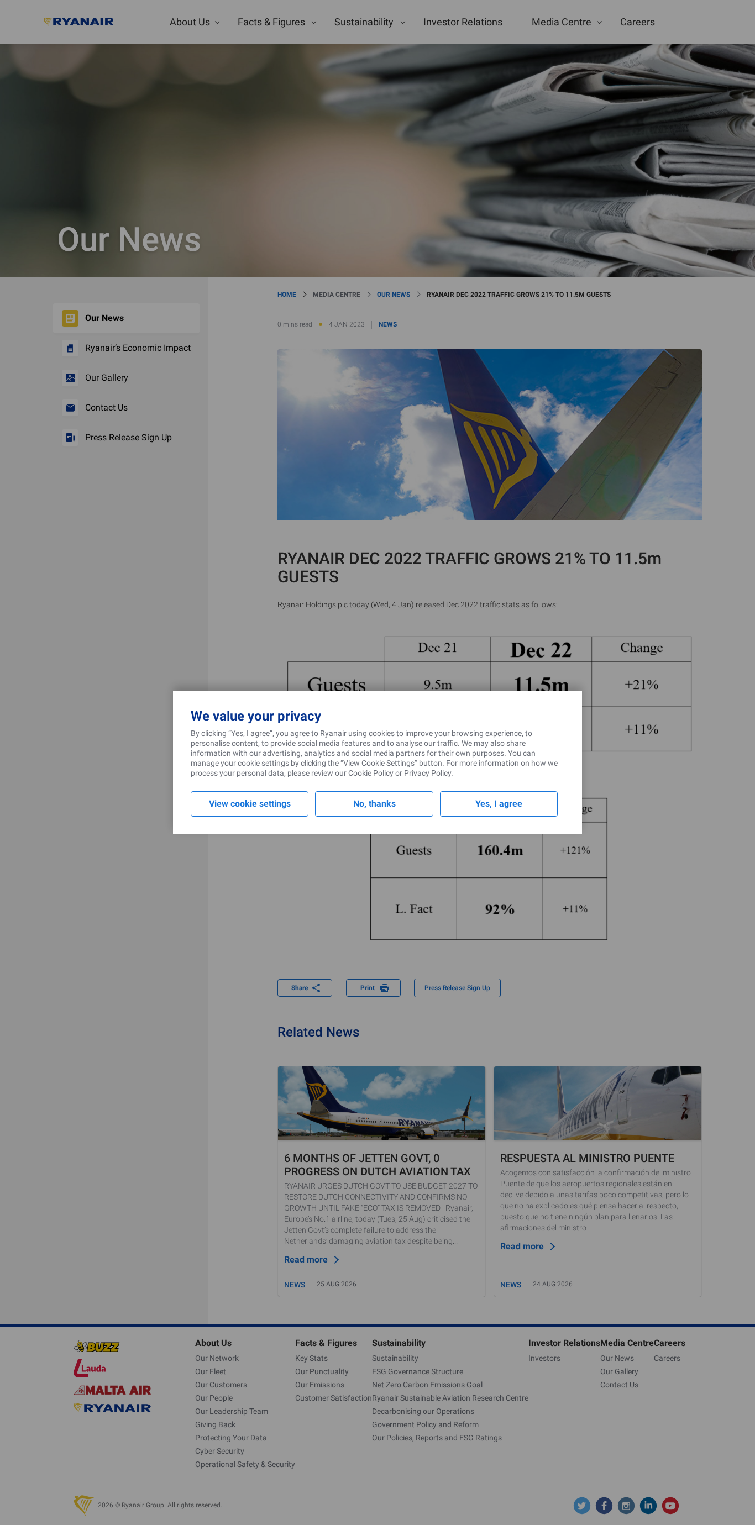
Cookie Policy (371, 773)
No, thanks (374, 803)
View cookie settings (250, 803)
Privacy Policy (427, 773)
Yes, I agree (498, 803)
